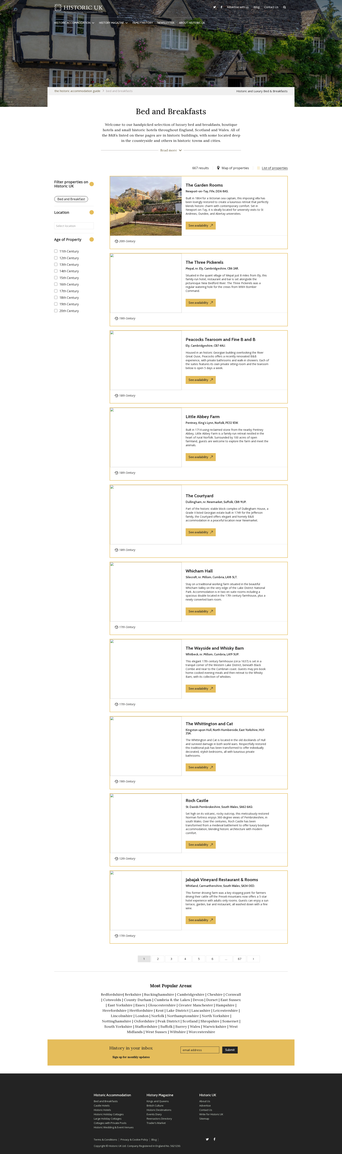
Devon (198, 999)
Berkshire (133, 994)
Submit (230, 1050)
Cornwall (233, 994)
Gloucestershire (162, 1005)
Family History (143, 22)
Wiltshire (178, 1032)
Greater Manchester (196, 1005)
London (141, 1016)
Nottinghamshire (116, 1021)
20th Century (69, 311)
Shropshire (209, 1021)
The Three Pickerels (204, 262)
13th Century (69, 264)
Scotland (190, 1021)
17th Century (69, 291)
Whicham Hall (199, 571)
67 (239, 959)
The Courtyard (199, 495)
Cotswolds (112, 999)
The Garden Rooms (204, 185)
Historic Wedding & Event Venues (114, 1127)
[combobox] (74, 225)
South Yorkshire (118, 1026)
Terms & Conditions (105, 1139)
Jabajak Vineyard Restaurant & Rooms (222, 879)
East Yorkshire (120, 1005)
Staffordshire (146, 1026)
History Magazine (111, 22)
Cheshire (215, 994)
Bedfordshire (112, 994)
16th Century (69, 284)
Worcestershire (202, 1032)
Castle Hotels (102, 1105)
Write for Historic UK (211, 1114)
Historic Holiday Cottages (109, 1114)
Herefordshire (115, 1010)
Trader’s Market (156, 1123)
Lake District (177, 1010)
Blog (256, 7)
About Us (204, 1101)
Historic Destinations (159, 1110)
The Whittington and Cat (209, 723)
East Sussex (230, 999)
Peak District (169, 1021)
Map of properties (235, 168)
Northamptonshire (183, 1016)
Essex (140, 1005)
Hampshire (225, 1005)
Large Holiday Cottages (108, 1118)
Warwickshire (214, 1026)
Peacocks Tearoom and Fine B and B (220, 339)
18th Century (69, 297)
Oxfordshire (144, 1021)
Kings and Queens (158, 1101)
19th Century (69, 304)
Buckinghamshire (159, 994)
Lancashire (200, 1010)
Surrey (181, 1026)
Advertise (205, 1105)
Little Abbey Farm (203, 416)
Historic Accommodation (72, 22)
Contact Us (271, 7)
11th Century (69, 251)
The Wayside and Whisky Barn (215, 648)
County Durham (137, 999)
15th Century (69, 278)
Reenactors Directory (159, 1118)
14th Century (69, 271)
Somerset (230, 1021)
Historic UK (78, 9)
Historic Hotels (102, 1110)
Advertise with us (238, 7)
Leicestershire (225, 1010)
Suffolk (166, 1026)
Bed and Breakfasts (106, 1101)
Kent (160, 1010)
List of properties (275, 168)
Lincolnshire (122, 1016)
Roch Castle (197, 800)
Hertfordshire (141, 1010)
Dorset (212, 999)
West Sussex (156, 1032)
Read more (168, 150)
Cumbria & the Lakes (172, 999)
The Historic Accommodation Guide (77, 91)
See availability (198, 225)
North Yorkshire (215, 1016)
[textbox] (74, 226)
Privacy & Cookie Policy (134, 1139)
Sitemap (204, 1118)
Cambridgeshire (190, 994)
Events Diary (154, 1114)
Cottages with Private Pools (110, 1123)
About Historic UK (192, 22)
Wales (195, 1026)
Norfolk (157, 1016)
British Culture (155, 1105)
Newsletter (166, 22)
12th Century (69, 258)
